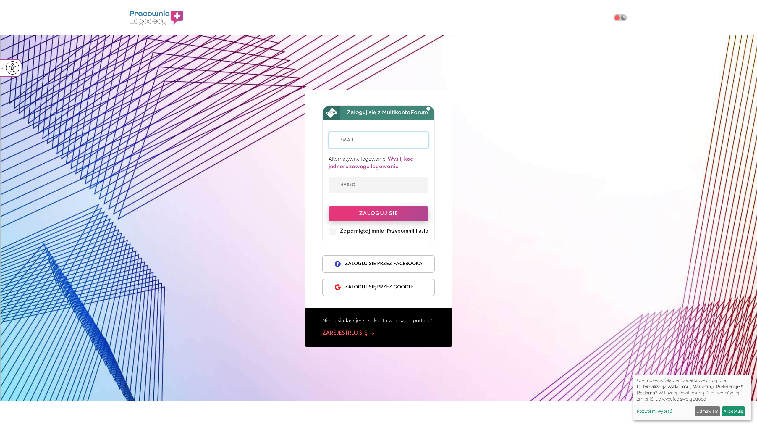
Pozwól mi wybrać (654, 411)
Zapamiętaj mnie (362, 231)
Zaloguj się (378, 213)
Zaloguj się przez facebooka (384, 264)
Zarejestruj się (344, 333)
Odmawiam (707, 411)
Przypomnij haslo (407, 231)
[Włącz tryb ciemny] (620, 17)
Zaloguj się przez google (379, 287)
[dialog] (692, 397)
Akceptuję (733, 411)
